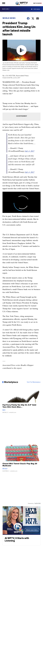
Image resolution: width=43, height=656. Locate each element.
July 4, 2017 (29, 151)
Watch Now (37, 3)
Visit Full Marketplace (33, 382)
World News (9, 18)
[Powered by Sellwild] (37, 503)
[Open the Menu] (3, 3)
